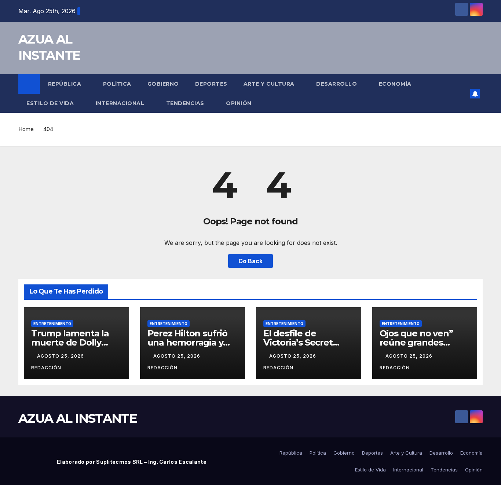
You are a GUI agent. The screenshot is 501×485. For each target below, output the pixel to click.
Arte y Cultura (270, 84)
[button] (462, 93)
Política (117, 84)
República (65, 84)
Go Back (250, 261)
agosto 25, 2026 (61, 356)
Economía (395, 84)
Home (26, 129)
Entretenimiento (52, 323)
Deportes (211, 84)
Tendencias (186, 103)
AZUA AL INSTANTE (77, 418)
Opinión (239, 103)
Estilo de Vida (51, 103)
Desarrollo (337, 84)
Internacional (121, 103)
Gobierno (163, 84)
